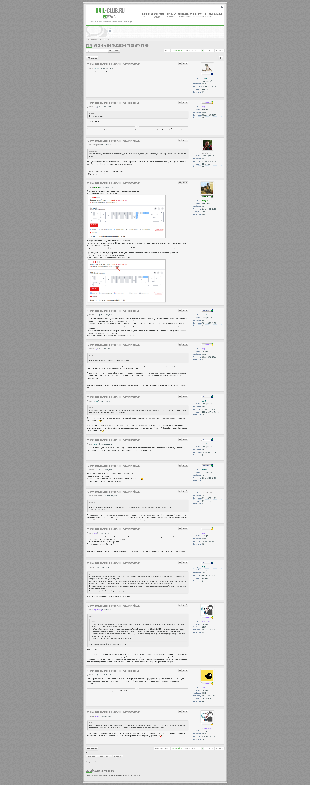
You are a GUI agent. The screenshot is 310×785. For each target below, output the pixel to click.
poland (96, 315)
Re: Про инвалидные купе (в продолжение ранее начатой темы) (113, 64)
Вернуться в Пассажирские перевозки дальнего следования (108, 762)
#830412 (91, 533)
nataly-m (96, 187)
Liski (95, 675)
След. (221, 50)
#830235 (91, 315)
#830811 (91, 610)
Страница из (190, 50)
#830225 (91, 145)
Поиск (116, 51)
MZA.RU (110, 16)
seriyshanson (98, 145)
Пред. (167, 50)
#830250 (91, 470)
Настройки (159, 748)
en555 (96, 401)
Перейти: (89, 753)
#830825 (91, 716)
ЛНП (95, 567)
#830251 (91, 496)
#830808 (91, 567)
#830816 (91, 675)
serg (95, 107)
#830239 (91, 349)
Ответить (93, 58)
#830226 (91, 187)
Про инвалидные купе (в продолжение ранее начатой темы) (117, 45)
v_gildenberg (98, 610)
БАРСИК (96, 68)
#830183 (91, 68)
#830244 (91, 401)
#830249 (91, 444)
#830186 (91, 107)
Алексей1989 (98, 496)
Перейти (117, 756)
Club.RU (110, 11)
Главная (146, 14)
